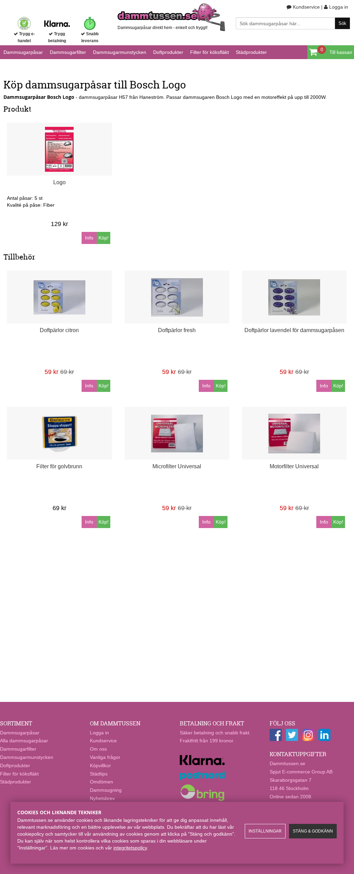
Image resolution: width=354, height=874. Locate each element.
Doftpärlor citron (59, 330)
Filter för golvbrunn (59, 466)
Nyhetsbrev (102, 798)
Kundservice (305, 7)
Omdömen (101, 781)
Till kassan (340, 52)
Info (89, 238)
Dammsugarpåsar (23, 52)
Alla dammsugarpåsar (24, 740)
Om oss (98, 749)
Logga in (338, 7)
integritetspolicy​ (130, 847)
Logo (59, 182)
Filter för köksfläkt (209, 52)
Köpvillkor (100, 765)
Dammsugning (106, 790)
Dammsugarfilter (68, 52)
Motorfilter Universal (294, 466)
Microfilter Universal (176, 466)
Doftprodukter (168, 52)
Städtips (99, 774)
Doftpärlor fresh (177, 330)
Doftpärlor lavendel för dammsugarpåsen (294, 330)
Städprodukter (251, 52)
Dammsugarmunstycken (119, 52)
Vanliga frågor (105, 757)
